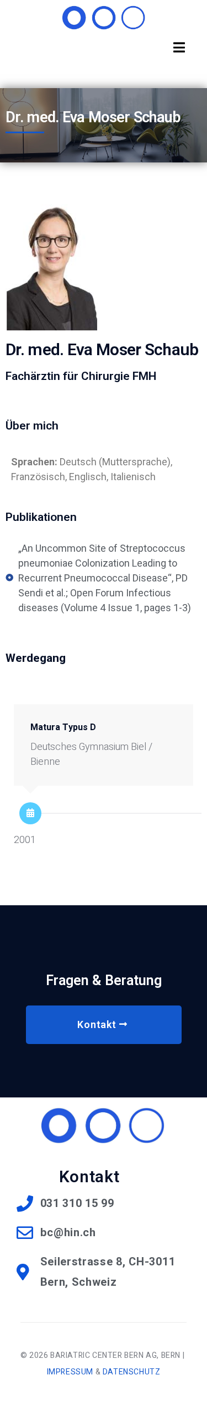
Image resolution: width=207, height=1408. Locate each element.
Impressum (70, 1372)
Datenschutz (132, 1372)
